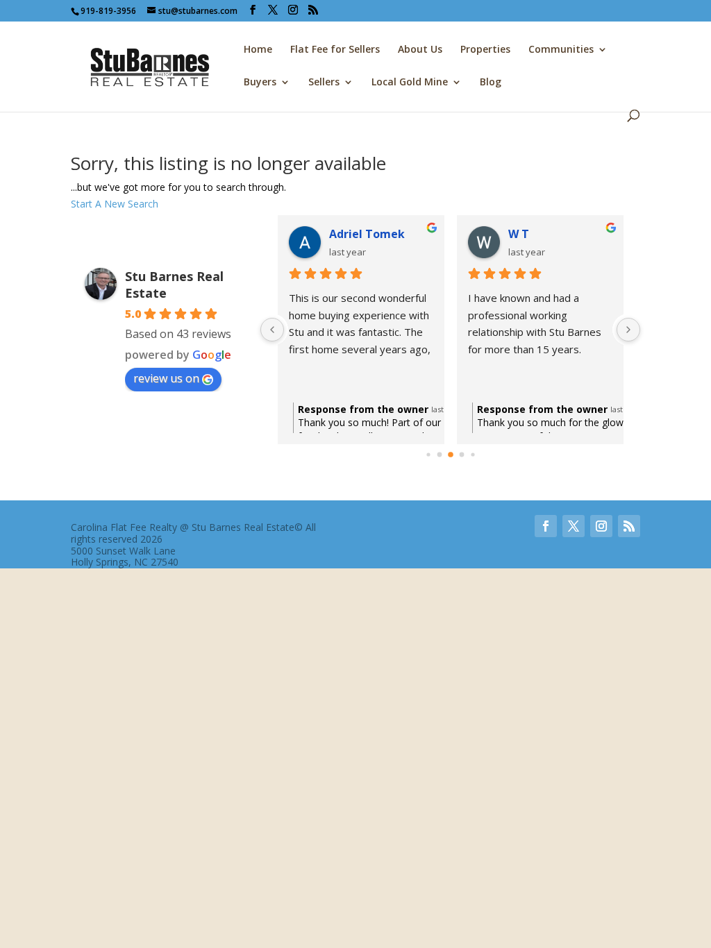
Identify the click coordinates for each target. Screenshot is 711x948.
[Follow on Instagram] (601, 526)
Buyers (260, 82)
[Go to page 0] (428, 454)
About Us (420, 50)
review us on (166, 378)
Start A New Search (114, 203)
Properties (485, 50)
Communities (561, 50)
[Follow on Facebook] (546, 526)
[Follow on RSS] (629, 526)
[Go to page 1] (439, 454)
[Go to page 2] (450, 454)
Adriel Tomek (367, 234)
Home (258, 50)
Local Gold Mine (409, 82)
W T (518, 234)
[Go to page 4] (472, 454)
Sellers (324, 82)
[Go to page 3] (461, 454)
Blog (490, 82)
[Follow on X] (573, 526)
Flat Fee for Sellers (335, 50)
